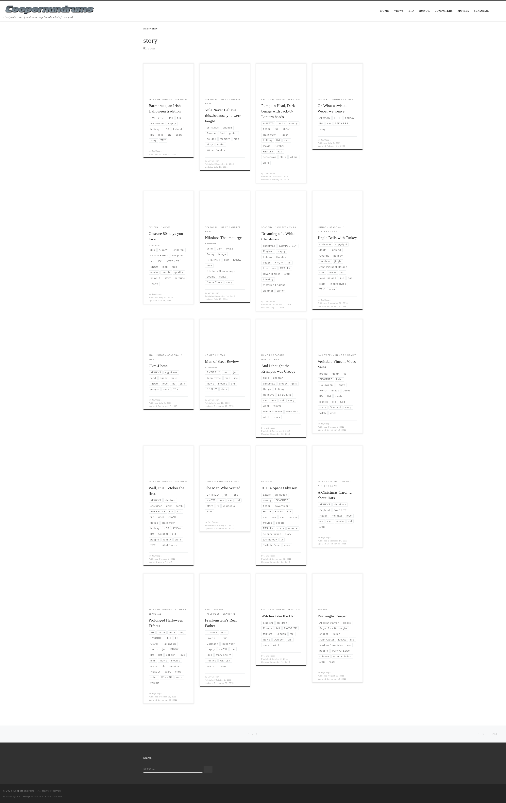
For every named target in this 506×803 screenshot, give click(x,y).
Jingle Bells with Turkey (337, 237)
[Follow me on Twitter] (484, 791)
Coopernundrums (23, 790)
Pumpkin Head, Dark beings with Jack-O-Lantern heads (278, 111)
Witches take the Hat (278, 616)
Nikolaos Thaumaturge (223, 237)
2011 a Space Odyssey (279, 488)
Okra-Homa (158, 366)
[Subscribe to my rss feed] (479, 791)
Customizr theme (53, 796)
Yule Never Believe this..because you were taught (223, 115)
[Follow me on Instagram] (496, 791)
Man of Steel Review (222, 361)
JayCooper (157, 151)
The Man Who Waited (222, 488)
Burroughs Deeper (332, 616)
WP (18, 796)
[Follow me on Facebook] (490, 791)
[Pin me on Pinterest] (502, 791)
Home (146, 28)
